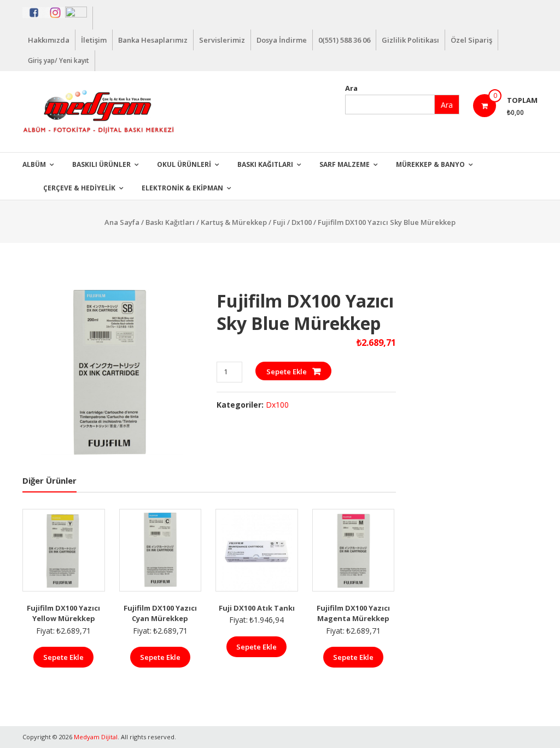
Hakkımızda (48, 40)
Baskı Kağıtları (265, 164)
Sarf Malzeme (344, 164)
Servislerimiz (222, 40)
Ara (351, 88)
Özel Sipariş (471, 40)
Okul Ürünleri (184, 164)
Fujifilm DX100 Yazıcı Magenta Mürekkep (353, 613)
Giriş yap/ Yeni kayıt (58, 60)
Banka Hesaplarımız (153, 40)
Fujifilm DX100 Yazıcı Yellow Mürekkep (63, 613)
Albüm (34, 164)
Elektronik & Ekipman (182, 188)
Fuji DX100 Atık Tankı (257, 608)
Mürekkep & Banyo (430, 164)
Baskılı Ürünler (101, 164)
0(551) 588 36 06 (344, 40)
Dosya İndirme (281, 40)
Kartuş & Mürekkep (234, 222)
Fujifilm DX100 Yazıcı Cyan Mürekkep (160, 613)
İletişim (94, 40)
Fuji (279, 222)
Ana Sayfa (121, 222)
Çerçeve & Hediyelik (79, 188)
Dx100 (301, 222)
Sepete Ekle (286, 371)
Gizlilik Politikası (410, 40)
